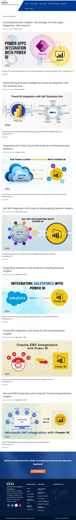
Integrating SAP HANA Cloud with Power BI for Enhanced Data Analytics (36, 147)
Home (27, 3)
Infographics (30, 496)
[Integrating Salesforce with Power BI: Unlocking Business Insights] (37, 296)
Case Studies (30, 494)
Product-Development (41, 507)
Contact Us (30, 509)
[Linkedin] (12, 505)
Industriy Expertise (29, 506)
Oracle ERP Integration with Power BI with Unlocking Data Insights (34, 332)
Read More (5, 74)
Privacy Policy (65, 518)
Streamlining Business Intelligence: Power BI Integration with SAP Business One (36, 84)
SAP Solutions (41, 498)
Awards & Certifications (30, 500)
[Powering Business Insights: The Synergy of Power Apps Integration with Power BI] (37, 50)
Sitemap (57, 518)
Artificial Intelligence (43, 501)
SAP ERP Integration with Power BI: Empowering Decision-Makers (38, 208)
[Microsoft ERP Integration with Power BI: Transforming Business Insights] (37, 421)
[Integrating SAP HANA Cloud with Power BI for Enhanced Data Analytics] (37, 173)
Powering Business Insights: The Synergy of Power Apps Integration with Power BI (33, 24)
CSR (28, 503)
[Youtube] (20, 505)
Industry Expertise (53, 3)
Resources (64, 3)
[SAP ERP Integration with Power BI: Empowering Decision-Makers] (37, 233)
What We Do (43, 3)
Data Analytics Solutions (42, 489)
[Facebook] (8, 505)
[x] (16, 505)
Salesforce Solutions (43, 504)
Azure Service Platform (41, 493)
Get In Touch (29, 8)
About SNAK (33, 3)
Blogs (28, 491)
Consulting (41, 510)
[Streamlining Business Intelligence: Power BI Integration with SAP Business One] (37, 110)
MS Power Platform (43, 496)
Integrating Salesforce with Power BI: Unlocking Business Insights (33, 269)
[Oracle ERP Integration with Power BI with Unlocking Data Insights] (37, 358)
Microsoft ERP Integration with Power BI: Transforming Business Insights (37, 395)
